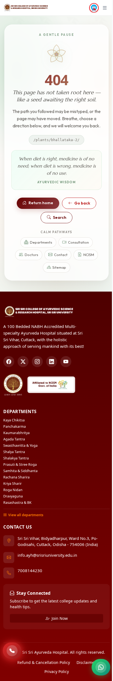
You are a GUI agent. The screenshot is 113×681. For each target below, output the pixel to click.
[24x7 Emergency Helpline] (12, 650)
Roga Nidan (12, 490)
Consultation (78, 242)
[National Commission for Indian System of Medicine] (51, 384)
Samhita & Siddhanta (20, 471)
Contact (60, 254)
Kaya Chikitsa (14, 420)
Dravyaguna (13, 496)
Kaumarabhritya (16, 432)
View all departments (25, 515)
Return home (41, 202)
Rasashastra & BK (17, 502)
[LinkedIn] (51, 361)
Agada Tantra (14, 439)
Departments (41, 242)
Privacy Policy (56, 671)
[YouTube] (65, 361)
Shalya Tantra (14, 451)
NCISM (88, 254)
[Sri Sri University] (13, 385)
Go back (82, 203)
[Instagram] (37, 361)
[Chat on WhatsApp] (101, 667)
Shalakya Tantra (16, 458)
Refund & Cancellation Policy (43, 662)
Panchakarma (14, 426)
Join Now (59, 618)
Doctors (31, 254)
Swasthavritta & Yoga (20, 445)
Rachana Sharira (16, 477)
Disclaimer (86, 662)
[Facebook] (8, 361)
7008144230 (30, 570)
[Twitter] (23, 361)
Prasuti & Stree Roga (20, 464)
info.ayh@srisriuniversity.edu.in (47, 555)
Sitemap (59, 267)
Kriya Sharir (12, 483)
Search (59, 217)
